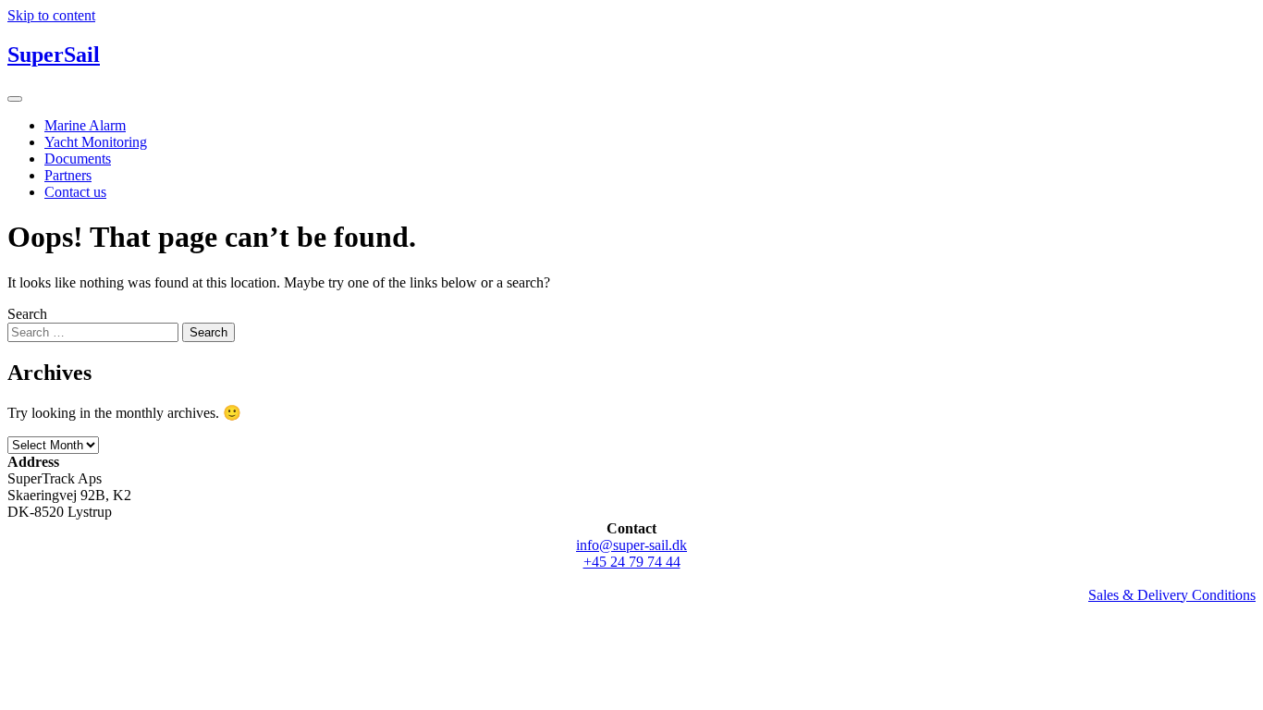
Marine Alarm (85, 125)
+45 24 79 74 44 (632, 561)
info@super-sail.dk (631, 545)
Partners (68, 175)
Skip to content (51, 15)
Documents (77, 158)
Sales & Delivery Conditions (1172, 595)
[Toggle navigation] (14, 99)
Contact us (75, 192)
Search (27, 314)
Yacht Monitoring (95, 142)
